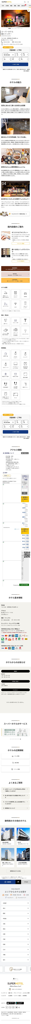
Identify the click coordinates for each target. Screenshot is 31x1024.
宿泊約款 (15, 1012)
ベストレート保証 (4, 1015)
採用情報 (25, 995)
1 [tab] (9, 28)
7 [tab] (20, 739)
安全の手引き (4, 1012)
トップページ (4, 993)
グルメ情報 (16, 756)
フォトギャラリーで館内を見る (18, 214)
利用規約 (20, 1012)
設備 (19, 5)
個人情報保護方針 (4, 1013)
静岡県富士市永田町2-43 (12, 38)
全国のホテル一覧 (14, 877)
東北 (4, 908)
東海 (4, 929)
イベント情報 (17, 769)
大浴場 (7, 5)
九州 (4, 949)
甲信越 (4, 918)
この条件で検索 (15, 64)
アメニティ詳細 (20, 243)
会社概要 (10, 995)
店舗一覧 (10, 993)
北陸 (4, 923)
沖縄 (4, 954)
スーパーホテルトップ (5, 877)
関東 (4, 913)
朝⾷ (11, 5)
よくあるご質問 (26, 993)
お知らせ (23, 5)
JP (15, 978)
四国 (4, 944)
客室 (15, 5)
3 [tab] (15, 28)
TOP (3, 5)
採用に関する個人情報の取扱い (15, 1013)
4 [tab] (18, 28)
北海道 (4, 903)
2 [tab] (12, 28)
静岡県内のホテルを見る (15, 871)
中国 (4, 939)
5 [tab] (21, 28)
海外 (4, 960)
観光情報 (17, 762)
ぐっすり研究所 (20, 261)
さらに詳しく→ (4, 614)
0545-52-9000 (7, 42)
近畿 (4, 934)
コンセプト (3, 995)
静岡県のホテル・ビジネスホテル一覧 (9, 878)
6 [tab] (18, 739)
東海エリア (20, 877)
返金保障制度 (10, 1012)
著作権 (24, 1012)
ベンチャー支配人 (17, 995)
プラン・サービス (17, 993)
